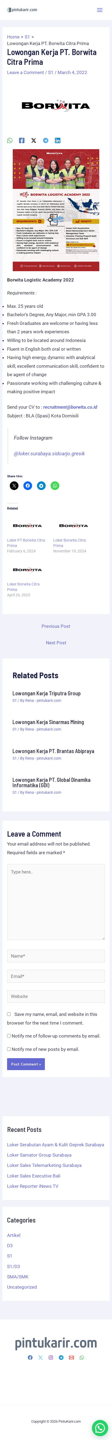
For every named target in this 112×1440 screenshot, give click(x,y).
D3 (10, 1245)
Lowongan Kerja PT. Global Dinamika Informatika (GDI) (52, 782)
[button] (100, 1428)
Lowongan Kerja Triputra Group (47, 693)
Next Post (56, 642)
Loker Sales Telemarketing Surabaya (44, 1165)
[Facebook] (21, 140)
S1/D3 (13, 1266)
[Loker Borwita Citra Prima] (73, 525)
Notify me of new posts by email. (45, 1049)
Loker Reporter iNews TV (32, 1186)
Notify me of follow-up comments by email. (56, 1036)
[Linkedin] (57, 140)
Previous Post (56, 626)
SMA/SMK (18, 1276)
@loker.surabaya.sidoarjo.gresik (49, 454)
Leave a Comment (25, 72)
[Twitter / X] (33, 140)
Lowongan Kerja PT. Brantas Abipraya (53, 751)
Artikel (13, 1235)
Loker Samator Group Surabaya (39, 1155)
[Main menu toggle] (100, 10)
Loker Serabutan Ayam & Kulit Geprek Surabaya (55, 1144)
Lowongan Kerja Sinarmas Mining (48, 722)
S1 (51, 72)
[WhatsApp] (10, 140)
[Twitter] (40, 1357)
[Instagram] (50, 1357)
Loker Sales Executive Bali (33, 1176)
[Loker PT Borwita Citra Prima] (27, 525)
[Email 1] (71, 1357)
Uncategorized (22, 1287)
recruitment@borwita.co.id (70, 407)
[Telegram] (45, 140)
